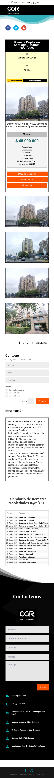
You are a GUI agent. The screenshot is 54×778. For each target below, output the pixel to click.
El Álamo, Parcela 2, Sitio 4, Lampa (26, 730)
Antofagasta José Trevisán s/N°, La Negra (28, 746)
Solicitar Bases (14, 396)
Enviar (42, 401)
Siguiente (41, 342)
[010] (27, 227)
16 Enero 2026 (11, 518)
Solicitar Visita (14, 393)
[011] (27, 262)
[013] (27, 334)
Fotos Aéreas (27, 179)
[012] (27, 298)
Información (27, 185)
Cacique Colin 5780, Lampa (23, 738)
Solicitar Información (16, 390)
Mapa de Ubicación (27, 174)
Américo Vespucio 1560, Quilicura (25, 722)
